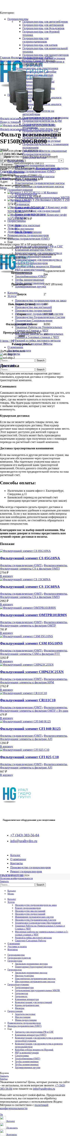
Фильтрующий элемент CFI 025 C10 (29, 757)
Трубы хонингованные (29, 279)
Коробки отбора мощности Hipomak (38, 266)
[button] (6, 576)
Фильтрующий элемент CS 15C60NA (30, 587)
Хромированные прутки (30, 286)
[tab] (38, 228)
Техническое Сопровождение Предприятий (38, 922)
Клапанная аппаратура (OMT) (34, 249)
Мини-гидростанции (26, 1020)
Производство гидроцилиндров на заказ (40, 300)
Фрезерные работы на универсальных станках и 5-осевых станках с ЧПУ (39, 335)
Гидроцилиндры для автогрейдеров (45, 21)
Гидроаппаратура (24, 987)
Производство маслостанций (33, 307)
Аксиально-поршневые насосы (35, 176)
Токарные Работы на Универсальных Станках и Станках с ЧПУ (38, 329)
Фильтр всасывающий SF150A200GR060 (26, 129)
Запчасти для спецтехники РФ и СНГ (34, 1031)
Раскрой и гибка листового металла (37, 340)
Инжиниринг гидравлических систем (39, 313)
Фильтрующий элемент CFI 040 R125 (30, 729)
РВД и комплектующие (30, 269)
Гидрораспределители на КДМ (42, 120)
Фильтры (19, 1008)
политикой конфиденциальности (24, 1106)
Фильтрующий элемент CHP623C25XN (32, 672)
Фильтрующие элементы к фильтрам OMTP (28, 625)
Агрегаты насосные (27, 225)
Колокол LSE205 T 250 (54, 199)
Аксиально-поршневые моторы (35, 165)
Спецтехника (22, 1055)
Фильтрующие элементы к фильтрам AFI (26, 739)
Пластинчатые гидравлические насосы (40, 183)
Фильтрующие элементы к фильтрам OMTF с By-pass (34, 710)
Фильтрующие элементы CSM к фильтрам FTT (30, 653)
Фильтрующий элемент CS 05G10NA (30, 558)
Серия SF (39, 60)
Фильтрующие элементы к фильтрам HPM (27, 682)
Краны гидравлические (27, 1005)
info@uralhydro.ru (44, 1088)
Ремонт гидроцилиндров (28, 908)
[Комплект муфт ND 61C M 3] (27, 207)
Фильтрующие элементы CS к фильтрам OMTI (30, 568)
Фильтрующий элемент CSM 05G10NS (31, 643)
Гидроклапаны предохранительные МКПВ (42, 197)
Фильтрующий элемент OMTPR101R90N (33, 615)
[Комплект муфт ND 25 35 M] (27, 214)
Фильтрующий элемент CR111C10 (28, 700)
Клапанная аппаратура (27, 999)
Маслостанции (24, 228)
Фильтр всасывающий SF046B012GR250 (26, 118)
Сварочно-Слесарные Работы (33, 343)
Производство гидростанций (33, 310)
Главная (5, 57)
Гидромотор (21, 993)
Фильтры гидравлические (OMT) (32, 57)
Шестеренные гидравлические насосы (39, 186)
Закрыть (5, 178)
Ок (1, 1114)
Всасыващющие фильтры (16, 60)
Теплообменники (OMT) (30, 276)
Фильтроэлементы (55, 565)
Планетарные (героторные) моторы (33, 966)
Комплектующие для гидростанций (37, 210)
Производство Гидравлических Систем (40, 317)
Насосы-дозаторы (26, 179)
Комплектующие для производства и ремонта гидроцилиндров (38, 261)
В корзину (7, 164)
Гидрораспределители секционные (44, 150)
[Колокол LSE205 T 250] (23, 199)
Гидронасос (22, 204)
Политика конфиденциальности (16, 878)
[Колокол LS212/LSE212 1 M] (27, 192)
